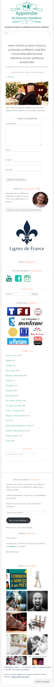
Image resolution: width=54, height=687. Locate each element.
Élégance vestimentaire (14, 375)
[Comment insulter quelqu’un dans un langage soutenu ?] (37, 601)
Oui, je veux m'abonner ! (18, 520)
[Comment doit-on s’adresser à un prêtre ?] (16, 579)
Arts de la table (11, 355)
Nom (8, 150)
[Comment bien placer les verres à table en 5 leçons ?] (16, 644)
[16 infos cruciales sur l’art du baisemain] (37, 644)
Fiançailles (10, 385)
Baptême (9, 360)
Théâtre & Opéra (12, 435)
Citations (9, 365)
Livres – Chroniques (13, 410)
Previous (10, 76)
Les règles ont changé (14, 405)
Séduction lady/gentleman (15, 430)
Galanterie (9, 390)
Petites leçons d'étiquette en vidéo (18, 425)
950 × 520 (29, 67)
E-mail (9, 159)
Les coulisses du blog (13, 400)
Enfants (8, 380)
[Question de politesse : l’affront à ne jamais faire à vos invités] (16, 623)
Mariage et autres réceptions (16, 415)
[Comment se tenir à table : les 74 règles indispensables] (37, 623)
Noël (7, 420)
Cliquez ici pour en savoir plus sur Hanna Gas (24, 210)
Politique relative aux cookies (20, 677)
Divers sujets (10, 370)
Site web (9, 169)
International (10, 395)
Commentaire (11, 123)
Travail (8, 440)
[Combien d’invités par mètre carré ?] (16, 601)
